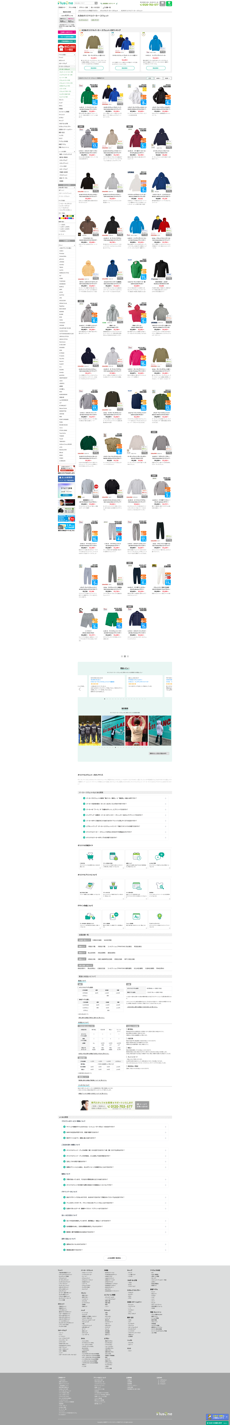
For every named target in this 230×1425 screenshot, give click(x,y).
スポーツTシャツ (63, 1347)
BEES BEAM (62, 309)
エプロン (61, 117)
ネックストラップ (132, 1329)
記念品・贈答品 (154, 1283)
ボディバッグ (85, 1332)
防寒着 (83, 1304)
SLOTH (61, 270)
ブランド (61, 245)
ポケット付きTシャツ (63, 1289)
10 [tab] (128, 698)
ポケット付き (108, 1353)
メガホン (153, 1281)
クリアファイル (131, 1306)
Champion (62, 322)
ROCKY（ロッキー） (109, 1287)
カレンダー (154, 1278)
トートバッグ (85, 1312)
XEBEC (61, 455)
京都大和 (61, 397)
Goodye (61, 372)
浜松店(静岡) (101, 953)
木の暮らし (62, 389)
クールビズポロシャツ (64, 1321)
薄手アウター (85, 1295)
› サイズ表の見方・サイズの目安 (101, 1392)
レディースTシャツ (63, 1283)
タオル (60, 106)
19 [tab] (147, 747)
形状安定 (107, 1332)
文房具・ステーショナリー (65, 129)
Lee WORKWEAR (63, 400)
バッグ (60, 103)
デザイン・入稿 (83, 7)
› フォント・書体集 (98, 1398)
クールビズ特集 (155, 1318)
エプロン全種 (108, 1368)
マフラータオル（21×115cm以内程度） (91, 1355)
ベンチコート (85, 1299)
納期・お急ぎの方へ (68, 32)
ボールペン (131, 1304)
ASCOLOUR (62, 300)
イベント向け (63, 166)
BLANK (61, 314)
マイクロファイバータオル (88, 1342)
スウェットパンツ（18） (64, 80)
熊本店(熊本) (160, 968)
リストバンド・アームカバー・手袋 (158, 1280)
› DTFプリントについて (99, 1385)
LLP (60, 403)
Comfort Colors (63, 331)
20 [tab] (150, 747)
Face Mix (61, 358)
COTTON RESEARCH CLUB (66, 333)
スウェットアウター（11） (65, 91)
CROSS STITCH (63, 339)
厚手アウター (85, 1297)
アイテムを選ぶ (62, 54)
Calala (61, 320)
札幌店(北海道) (97, 940)
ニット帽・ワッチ (131, 1274)
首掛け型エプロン (109, 1352)
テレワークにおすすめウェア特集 (159, 1331)
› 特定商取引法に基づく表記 (133, 1389)
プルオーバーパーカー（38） (66, 72)
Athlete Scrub (63, 303)
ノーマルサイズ (64, 208)
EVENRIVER (62, 284)
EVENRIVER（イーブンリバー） (112, 1291)
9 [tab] (126, 698)
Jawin (61, 381)
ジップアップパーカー (87, 1274)
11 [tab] (131, 698)
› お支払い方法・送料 (63, 1389)
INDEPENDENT (63, 378)
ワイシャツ (62, 114)
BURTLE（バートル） (109, 1272)
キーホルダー (131, 1323)
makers (61, 251)
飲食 (106, 1304)
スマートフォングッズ (133, 1327)
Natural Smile (63, 408)
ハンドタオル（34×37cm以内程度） (90, 1359)
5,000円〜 (63, 231)
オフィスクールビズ (109, 1297)
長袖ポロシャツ (62, 1308)
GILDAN (61, 369)
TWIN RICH (62, 441)
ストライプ (107, 1327)
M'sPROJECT (62, 405)
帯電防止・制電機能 (109, 1355)
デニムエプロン (108, 1362)
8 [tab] (123, 698)
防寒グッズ (84, 1306)
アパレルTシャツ (63, 1278)
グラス (129, 1298)
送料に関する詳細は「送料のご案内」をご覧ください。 (92, 1018)
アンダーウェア (131, 1286)
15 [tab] (142, 698)
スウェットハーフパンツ (87, 1280)
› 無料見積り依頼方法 (63, 1387)
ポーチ (83, 1329)
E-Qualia (61, 356)
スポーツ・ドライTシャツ (65, 193)
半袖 (106, 1314)
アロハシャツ (154, 1322)
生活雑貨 (130, 1336)
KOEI (60, 392)
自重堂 (61, 386)
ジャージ (61, 1332)
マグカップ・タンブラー (65, 126)
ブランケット (131, 1325)
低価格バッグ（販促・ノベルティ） (89, 1316)
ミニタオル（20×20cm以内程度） (89, 1361)
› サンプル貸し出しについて (64, 1391)
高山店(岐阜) (92, 953)
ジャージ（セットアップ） (64, 1338)
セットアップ (85, 1289)
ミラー (129, 1321)
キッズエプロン (108, 1364)
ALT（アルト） (108, 1289)
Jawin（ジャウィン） (109, 1278)
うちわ (129, 1320)
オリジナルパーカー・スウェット (109, 10)
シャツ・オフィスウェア (110, 1299)
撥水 (106, 1357)
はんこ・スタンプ (132, 1313)
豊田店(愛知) (111, 953)
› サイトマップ (61, 1411)
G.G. (60, 367)
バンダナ (130, 1276)
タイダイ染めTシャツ (64, 1294)
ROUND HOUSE (63, 425)
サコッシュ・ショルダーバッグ (88, 1320)
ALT (60, 275)
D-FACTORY (62, 345)
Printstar (61, 253)
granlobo (61, 375)
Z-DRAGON (62, 461)
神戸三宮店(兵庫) (129, 959)
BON (60, 317)
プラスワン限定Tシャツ (64, 1296)
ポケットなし (108, 1316)
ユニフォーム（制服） (64, 111)
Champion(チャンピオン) (65, 1345)
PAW (60, 416)
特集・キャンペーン (64, 147)
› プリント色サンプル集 (99, 1389)
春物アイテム (154, 1316)
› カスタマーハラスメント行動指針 (66, 1402)
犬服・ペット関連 (155, 1276)
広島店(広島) (101, 968)
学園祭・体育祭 (63, 172)
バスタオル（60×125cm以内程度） (90, 1362)
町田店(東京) (138, 946)
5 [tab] (115, 698)
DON (60, 350)
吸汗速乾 (107, 1331)
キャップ (61, 120)
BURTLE (61, 287)
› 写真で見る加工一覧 (99, 1382)
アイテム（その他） (63, 141)
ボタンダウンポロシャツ (64, 1317)
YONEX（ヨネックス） (63, 1343)
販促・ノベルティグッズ (65, 154)
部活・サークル (63, 178)
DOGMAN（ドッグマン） (110, 1285)
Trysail (61, 439)
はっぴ (129, 1284)
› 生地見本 (96, 1391)
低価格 (61, 181)
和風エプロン (108, 1361)
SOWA (61, 278)
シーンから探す (62, 151)
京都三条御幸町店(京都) (105, 959)
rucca (60, 428)
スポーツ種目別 (62, 1351)
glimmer (61, 259)
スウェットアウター (86, 1285)
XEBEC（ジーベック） (110, 1280)
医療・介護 (107, 1301)
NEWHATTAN (62, 411)
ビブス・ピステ (62, 1342)
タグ (152, 1272)
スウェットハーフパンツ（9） (66, 83)
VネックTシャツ (62, 1291)
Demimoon (62, 342)
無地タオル (84, 1352)
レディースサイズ (64, 206)
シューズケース (85, 1334)
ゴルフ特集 (154, 1332)
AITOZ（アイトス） (109, 1281)
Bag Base (61, 306)
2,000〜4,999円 (64, 229)
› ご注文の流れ (61, 1380)
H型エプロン (108, 1350)
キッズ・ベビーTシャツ (64, 1285)
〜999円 (62, 225)
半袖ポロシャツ (62, 1306)
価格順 (158, 78)
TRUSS (61, 267)
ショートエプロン (109, 1346)
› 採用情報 (129, 1383)
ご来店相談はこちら (67, 41)
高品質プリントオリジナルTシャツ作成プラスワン (114, 1422)
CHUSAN (61, 325)
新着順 (166, 78)
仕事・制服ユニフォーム (156, 1306)
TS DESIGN (62, 281)
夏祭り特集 (154, 1320)
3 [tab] (110, 698)
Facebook (162, 1382)
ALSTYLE (61, 295)
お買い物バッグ (85, 1327)
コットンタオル (85, 1341)
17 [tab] (142, 747)
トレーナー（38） (63, 77)
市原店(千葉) (101, 946)
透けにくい (107, 1334)
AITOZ (61, 292)
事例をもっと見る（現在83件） (158, 753)
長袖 (106, 1312)
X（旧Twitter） (163, 1380)
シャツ (152, 1299)
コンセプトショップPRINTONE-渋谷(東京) (120, 946)
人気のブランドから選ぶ (65, 248)
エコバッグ (84, 1314)
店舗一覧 (108, 7)
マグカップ (130, 1292)
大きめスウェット (86, 1281)
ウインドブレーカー (63, 1340)
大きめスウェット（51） (64, 86)
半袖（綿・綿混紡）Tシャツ (65, 1272)
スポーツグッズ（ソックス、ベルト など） (67, 1354)
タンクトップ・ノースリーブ (65, 1298)
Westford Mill (63, 450)
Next (169, 728)
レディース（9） (62, 88)
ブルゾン (61, 100)
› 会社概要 (129, 1382)
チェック (107, 1329)
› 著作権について (98, 1403)
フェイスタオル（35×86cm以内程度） (90, 1353)
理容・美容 (107, 1302)
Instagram (162, 1383)
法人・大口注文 (95, 7)
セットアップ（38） (63, 97)
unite (60, 447)
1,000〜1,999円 (64, 227)
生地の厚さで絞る (63, 187)
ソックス (61, 135)
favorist (61, 361)
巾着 (83, 1323)
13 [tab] (131, 747)
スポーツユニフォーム (156, 1304)
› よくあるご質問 (62, 1407)
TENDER (61, 436)
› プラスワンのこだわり (63, 1396)
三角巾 (107, 1366)
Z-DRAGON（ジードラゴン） (111, 1283)
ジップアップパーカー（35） (66, 75)
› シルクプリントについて (99, 1383)
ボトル (129, 1296)
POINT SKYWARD (63, 419)
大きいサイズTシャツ (63, 1287)
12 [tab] (134, 698)
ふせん (129, 1311)
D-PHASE (61, 353)
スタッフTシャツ (63, 163)
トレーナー (84, 1276)
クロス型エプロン (109, 1348)
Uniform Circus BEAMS (65, 444)
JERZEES (61, 383)
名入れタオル (85, 1348)
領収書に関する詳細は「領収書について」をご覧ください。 (93, 1080)
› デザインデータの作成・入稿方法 (102, 1394)
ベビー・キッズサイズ (65, 203)
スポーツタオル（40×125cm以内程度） (91, 1357)
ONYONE (61, 414)
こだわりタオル (85, 1350)
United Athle (62, 256)
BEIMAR (61, 311)
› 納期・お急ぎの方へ (63, 1382)
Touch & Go (62, 433)
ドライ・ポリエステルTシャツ (65, 1274)
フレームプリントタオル (87, 1344)
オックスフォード (109, 1322)
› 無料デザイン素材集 (99, 1400)
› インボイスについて (63, 1400)
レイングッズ (131, 1331)
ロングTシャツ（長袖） (64, 1276)
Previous (80, 728)
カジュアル (84, 1301)
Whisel (61, 452)
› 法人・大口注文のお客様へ (65, 1398)
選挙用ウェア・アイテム (156, 1327)
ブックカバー (131, 1310)
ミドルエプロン (108, 1344)
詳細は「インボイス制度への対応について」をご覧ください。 (93, 1093)
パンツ (60, 1334)
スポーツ (130, 1344)
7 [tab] (120, 698)
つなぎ (129, 1282)
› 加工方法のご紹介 (98, 1380)
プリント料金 (72, 7)
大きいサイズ (95, 20)
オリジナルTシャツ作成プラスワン (88, 10)
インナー (61, 1352)
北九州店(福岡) (138, 968)
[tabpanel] (145, 686)
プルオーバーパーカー (87, 1272)
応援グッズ (153, 1285)
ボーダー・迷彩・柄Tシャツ (65, 1292)
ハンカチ (84, 1366)
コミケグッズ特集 (155, 1325)
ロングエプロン (108, 1342)
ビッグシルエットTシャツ (64, 1281)
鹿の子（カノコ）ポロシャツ (65, 1312)
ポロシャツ (62, 60)
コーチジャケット (86, 1302)
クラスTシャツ (63, 175)
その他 (153, 1308)
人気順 (149, 78)
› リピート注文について (63, 1394)
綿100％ (107, 1320)
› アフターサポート (62, 1405)
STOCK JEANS (63, 430)
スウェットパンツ (86, 1278)
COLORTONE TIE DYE (65, 328)
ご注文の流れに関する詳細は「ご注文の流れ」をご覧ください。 (142, 1007)
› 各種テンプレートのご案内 (100, 1396)
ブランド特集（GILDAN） (156, 1314)
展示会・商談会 (63, 157)
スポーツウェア (63, 63)
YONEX (61, 458)
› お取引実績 (130, 1387)
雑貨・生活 (62, 132)
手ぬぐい (84, 1364)
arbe (60, 298)
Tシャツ (61, 57)
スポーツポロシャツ (63, 1349)
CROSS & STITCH (64, 336)
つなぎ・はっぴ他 (63, 123)
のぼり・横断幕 (154, 1274)
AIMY (60, 289)
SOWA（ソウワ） (108, 1276)
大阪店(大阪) (92, 959)
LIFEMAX (61, 262)
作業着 (61, 109)
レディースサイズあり (64, 1324)
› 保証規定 (60, 1403)
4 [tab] (112, 698)
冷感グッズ (130, 1334)
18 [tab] (145, 747)
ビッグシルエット (83, 20)
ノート (129, 1308)
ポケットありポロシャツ (64, 1315)
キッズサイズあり (63, 1326)
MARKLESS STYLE (64, 273)
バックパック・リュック (87, 1325)
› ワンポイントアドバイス (99, 1402)
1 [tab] (104, 698)
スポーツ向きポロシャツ (64, 1313)
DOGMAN (61, 347)
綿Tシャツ (61, 190)
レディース (84, 1283)
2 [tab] (107, 698)
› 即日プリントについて (63, 1383)
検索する (67, 241)
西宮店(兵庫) (118, 959)
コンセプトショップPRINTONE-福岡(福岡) (120, 968)
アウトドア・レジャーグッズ (134, 1332)
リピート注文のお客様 (67, 37)
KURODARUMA (63, 394)
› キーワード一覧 (62, 1409)
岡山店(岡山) (91, 968)
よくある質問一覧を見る (114, 1258)
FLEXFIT (61, 364)
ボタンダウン (108, 1325)
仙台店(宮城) (108, 940)
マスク (60, 138)
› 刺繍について (97, 1387)
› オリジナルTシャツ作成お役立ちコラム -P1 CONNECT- (67, 1413)
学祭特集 (153, 1323)
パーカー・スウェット (64, 66)
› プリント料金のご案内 (63, 1392)
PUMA (61, 422)
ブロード (107, 1323)
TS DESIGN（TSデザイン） (111, 1274)
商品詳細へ (94, 68)
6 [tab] (118, 698)
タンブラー (130, 1294)
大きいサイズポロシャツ (64, 1319)
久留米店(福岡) (149, 968)
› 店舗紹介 (129, 1380)
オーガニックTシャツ (63, 1280)
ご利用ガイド (61, 7)
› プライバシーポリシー (132, 1385)
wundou (61, 264)
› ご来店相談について (63, 1385)
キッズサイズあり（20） (64, 94)
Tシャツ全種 (62, 1300)
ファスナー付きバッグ (87, 1318)
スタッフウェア (63, 160)
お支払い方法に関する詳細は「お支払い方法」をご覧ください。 (94, 1053)
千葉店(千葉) (92, 946)
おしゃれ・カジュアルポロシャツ (66, 1322)
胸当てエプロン (109, 1341)
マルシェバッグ (85, 1322)
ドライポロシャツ (63, 1310)
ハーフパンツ (62, 1336)
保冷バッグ (84, 1331)
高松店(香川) (81, 968)
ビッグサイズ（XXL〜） (66, 210)
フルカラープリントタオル (88, 1346)
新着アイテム (62, 144)
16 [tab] (145, 698)
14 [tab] (139, 698)
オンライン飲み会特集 (156, 1329)
